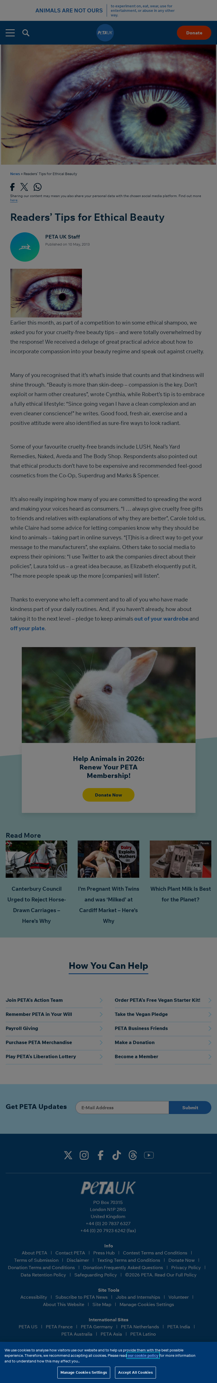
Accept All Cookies (135, 1372)
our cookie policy (143, 1355)
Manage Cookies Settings (83, 1372)
